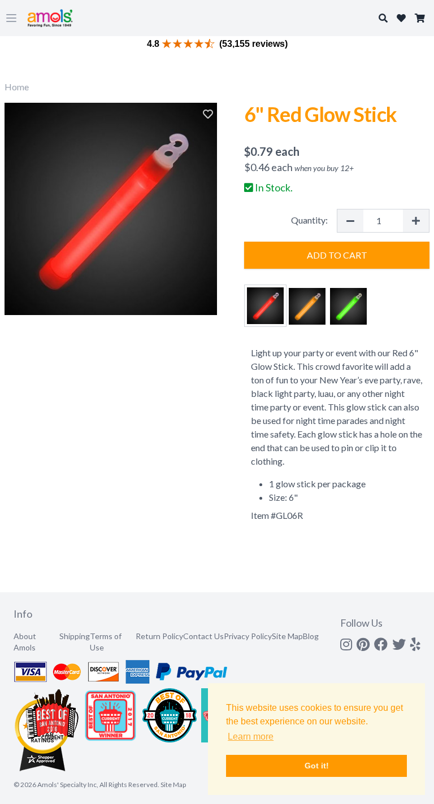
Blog (311, 636)
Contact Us (203, 636)
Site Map (287, 636)
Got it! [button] (317, 765)
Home (17, 86)
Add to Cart (337, 255)
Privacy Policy (248, 636)
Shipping (74, 636)
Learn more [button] (251, 736)
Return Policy (159, 636)
